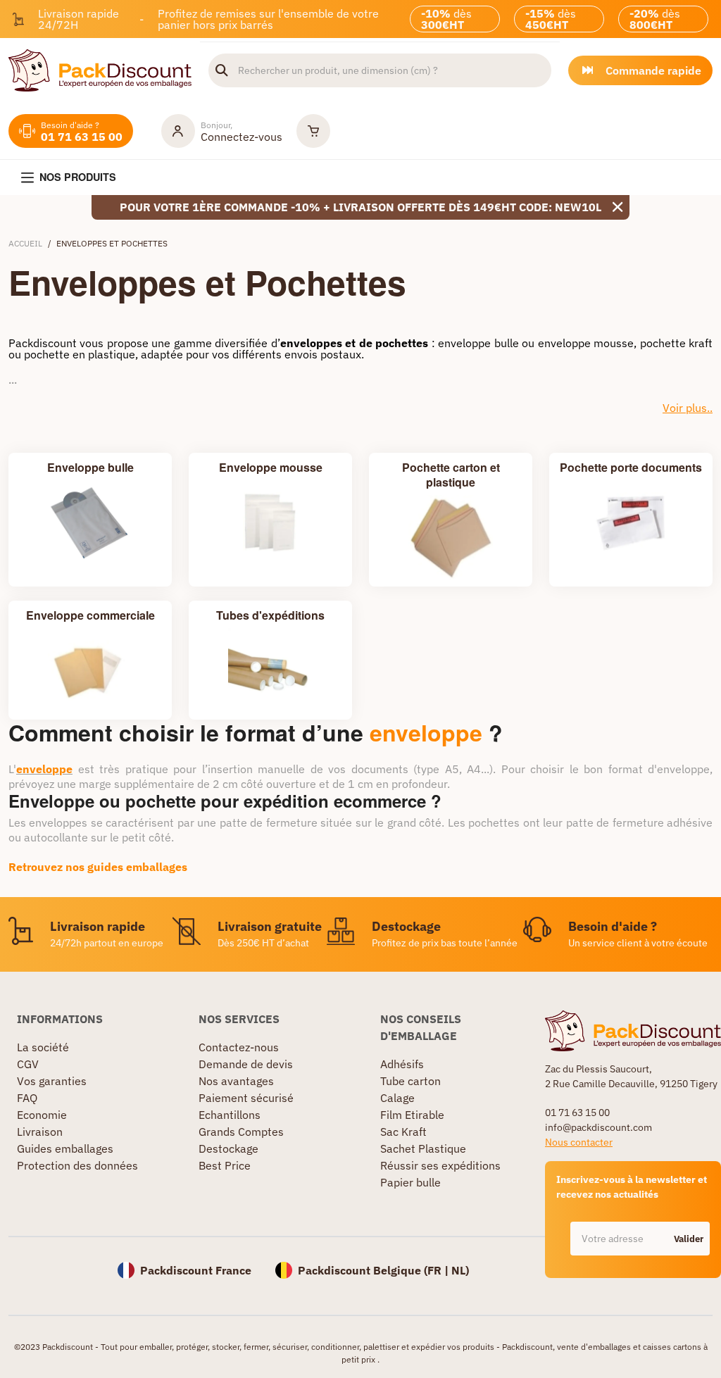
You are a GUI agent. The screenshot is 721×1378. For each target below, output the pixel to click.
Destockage (228, 1148)
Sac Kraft (403, 1132)
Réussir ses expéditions (440, 1165)
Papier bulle (410, 1182)
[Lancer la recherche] (221, 70)
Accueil (25, 243)
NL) (460, 1270)
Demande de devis (246, 1064)
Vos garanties (52, 1081)
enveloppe (426, 732)
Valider (688, 1239)
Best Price (225, 1165)
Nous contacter (579, 1142)
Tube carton (410, 1081)
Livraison (40, 1132)
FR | (439, 1270)
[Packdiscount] (100, 69)
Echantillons (230, 1115)
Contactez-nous (239, 1047)
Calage (397, 1098)
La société (43, 1047)
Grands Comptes (241, 1132)
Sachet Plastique (423, 1148)
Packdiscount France (195, 1270)
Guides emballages (65, 1148)
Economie (42, 1115)
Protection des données (77, 1165)
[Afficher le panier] (313, 131)
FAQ (27, 1098)
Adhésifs (402, 1064)
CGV (28, 1064)
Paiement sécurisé (246, 1098)
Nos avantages (236, 1081)
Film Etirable (412, 1115)
